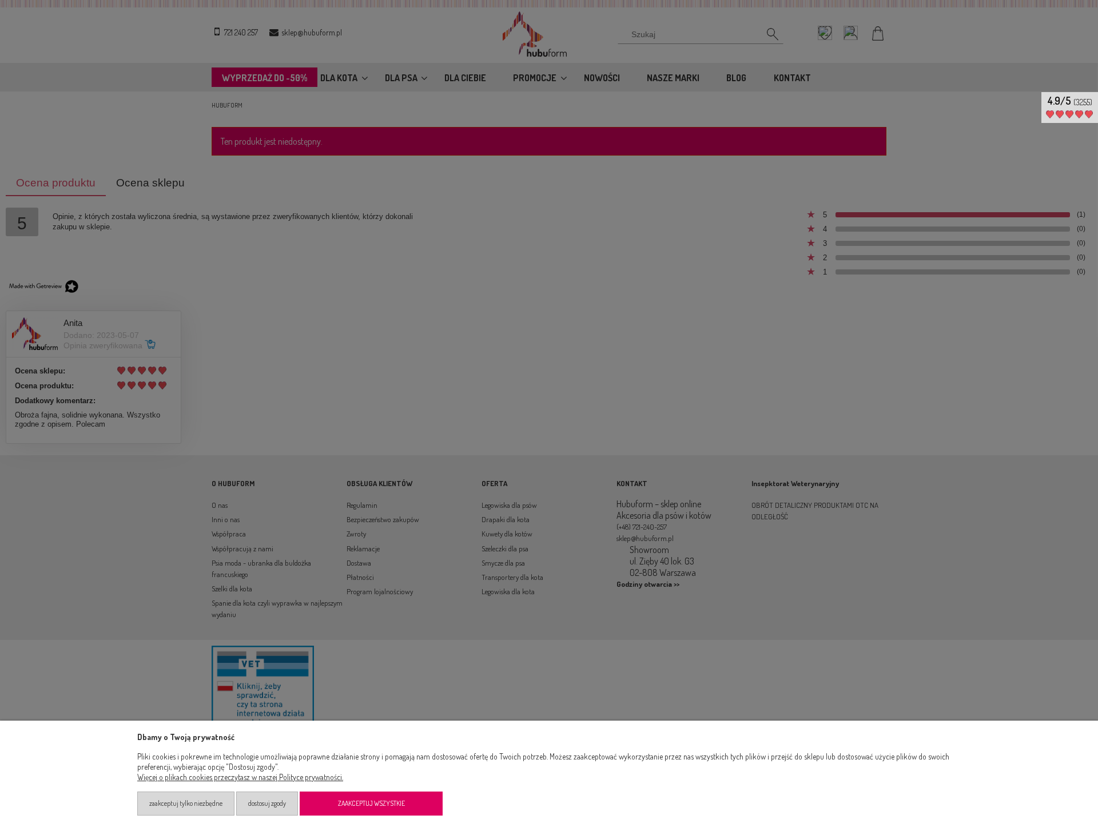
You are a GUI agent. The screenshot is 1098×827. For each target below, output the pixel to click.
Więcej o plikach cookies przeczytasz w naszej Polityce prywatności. (240, 777)
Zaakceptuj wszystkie (371, 803)
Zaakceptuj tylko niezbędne (185, 803)
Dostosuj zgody (267, 803)
